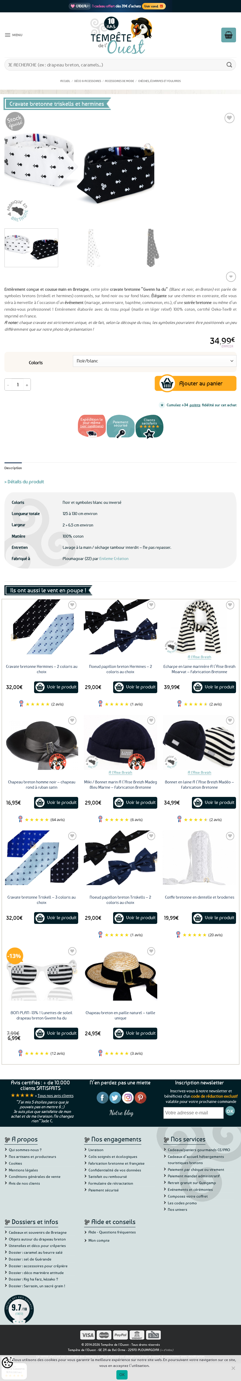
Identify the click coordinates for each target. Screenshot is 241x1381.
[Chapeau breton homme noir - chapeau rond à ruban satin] (41, 742)
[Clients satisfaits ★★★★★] (149, 438)
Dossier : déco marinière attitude (36, 1272)
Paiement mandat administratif (194, 1175)
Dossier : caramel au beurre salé (36, 1252)
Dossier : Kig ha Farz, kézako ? (33, 1279)
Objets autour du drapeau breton (37, 1239)
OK (122, 1374)
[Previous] (16, 167)
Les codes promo (182, 1203)
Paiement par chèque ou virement (196, 1169)
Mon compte (99, 1240)
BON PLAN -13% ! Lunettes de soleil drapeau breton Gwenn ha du (41, 1015)
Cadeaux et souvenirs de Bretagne (38, 1232)
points (195, 404)
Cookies (15, 1163)
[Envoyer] (229, 64)
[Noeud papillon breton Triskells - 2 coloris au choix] (120, 857)
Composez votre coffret (188, 1196)
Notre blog (121, 1112)
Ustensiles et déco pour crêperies (37, 1245)
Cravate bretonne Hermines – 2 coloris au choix (41, 669)
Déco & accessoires (87, 81)
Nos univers (177, 1209)
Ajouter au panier (200, 383)
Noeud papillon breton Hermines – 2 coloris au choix (120, 669)
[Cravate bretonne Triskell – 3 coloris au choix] (41, 857)
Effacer (227, 346)
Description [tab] (13, 468)
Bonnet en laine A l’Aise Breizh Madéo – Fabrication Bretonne (199, 784)
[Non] (233, 1370)
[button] (13, 35)
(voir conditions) (91, 426)
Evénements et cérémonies (190, 1189)
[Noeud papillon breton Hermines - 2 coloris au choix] (120, 626)
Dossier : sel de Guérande (30, 1259)
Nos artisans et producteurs (32, 1156)
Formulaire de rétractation (110, 1183)
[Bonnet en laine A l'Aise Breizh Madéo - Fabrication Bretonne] (199, 742)
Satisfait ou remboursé (107, 1176)
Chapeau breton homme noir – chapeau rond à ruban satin (41, 784)
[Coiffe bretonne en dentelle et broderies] (199, 857)
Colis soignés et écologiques (112, 1156)
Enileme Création (113, 558)
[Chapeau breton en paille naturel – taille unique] (120, 973)
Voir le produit (62, 687)
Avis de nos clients (24, 1183)
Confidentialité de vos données (114, 1170)
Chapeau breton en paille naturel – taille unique (120, 1015)
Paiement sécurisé (103, 1190)
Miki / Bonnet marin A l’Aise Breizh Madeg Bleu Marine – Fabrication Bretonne (120, 784)
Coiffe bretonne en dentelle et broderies (199, 897)
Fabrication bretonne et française (116, 1163)
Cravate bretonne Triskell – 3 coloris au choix (41, 900)
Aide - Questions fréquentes (112, 1232)
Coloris (36, 362)
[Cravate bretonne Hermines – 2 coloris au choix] (41, 626)
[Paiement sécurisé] (121, 438)
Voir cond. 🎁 (153, 6)
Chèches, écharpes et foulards (159, 81)
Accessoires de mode (119, 81)
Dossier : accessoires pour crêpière (38, 1265)
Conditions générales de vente (35, 1176)
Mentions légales (23, 1170)
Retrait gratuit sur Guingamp (192, 1182)
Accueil (65, 81)
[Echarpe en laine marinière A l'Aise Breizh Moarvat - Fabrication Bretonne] (199, 626)
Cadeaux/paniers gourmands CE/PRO (199, 1149)
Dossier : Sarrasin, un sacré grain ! (37, 1285)
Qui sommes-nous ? (25, 1149)
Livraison (95, 1149)
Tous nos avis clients (55, 1095)
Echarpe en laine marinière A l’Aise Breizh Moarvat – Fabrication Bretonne (199, 669)
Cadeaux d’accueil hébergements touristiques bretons (196, 1159)
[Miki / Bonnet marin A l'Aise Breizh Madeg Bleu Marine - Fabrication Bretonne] (120, 742)
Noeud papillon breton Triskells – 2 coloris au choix (120, 900)
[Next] (224, 167)
